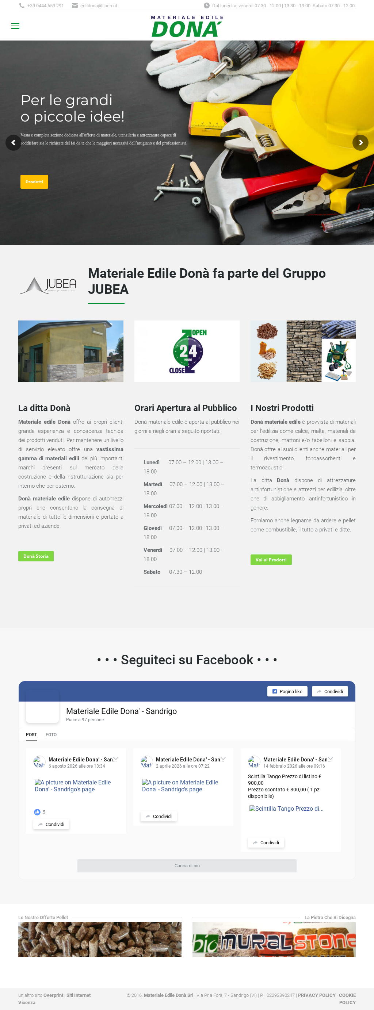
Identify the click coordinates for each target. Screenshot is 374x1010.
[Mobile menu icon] (15, 26)
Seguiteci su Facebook (189, 660)
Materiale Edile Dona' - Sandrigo (121, 711)
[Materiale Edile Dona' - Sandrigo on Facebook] (42, 706)
